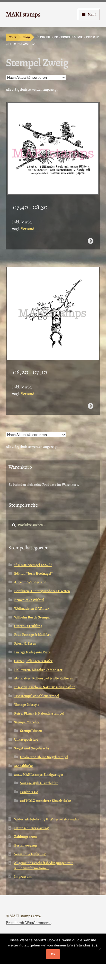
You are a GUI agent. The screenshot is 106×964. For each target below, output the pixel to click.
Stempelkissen (31, 730)
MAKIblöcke (23, 765)
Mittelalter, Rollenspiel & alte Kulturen (43, 678)
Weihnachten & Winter (31, 608)
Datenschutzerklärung (31, 828)
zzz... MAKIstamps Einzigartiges (39, 774)
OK (53, 954)
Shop (26, 37)
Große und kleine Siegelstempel (44, 757)
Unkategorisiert (26, 739)
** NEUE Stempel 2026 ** (33, 564)
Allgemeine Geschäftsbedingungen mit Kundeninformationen (43, 865)
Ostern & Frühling (28, 625)
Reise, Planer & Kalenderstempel (39, 713)
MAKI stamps (23, 14)
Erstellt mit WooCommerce (28, 923)
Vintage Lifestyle (26, 704)
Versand (27, 229)
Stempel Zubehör (27, 722)
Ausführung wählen (90, 241)
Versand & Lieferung (30, 854)
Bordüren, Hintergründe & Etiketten (42, 591)
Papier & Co (29, 791)
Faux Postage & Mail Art (32, 634)
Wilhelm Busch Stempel (32, 617)
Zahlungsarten (25, 836)
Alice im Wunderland (30, 582)
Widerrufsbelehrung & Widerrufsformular (46, 819)
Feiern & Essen (25, 643)
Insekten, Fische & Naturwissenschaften (44, 687)
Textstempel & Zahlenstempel (36, 695)
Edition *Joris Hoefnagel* (33, 573)
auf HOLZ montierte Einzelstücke (45, 800)
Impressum (23, 876)
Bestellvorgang (25, 845)
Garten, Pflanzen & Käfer (33, 661)
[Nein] (99, 948)
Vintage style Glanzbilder (39, 783)
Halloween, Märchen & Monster (38, 669)
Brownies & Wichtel (29, 599)
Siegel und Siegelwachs (31, 748)
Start (12, 37)
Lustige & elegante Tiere (32, 652)
